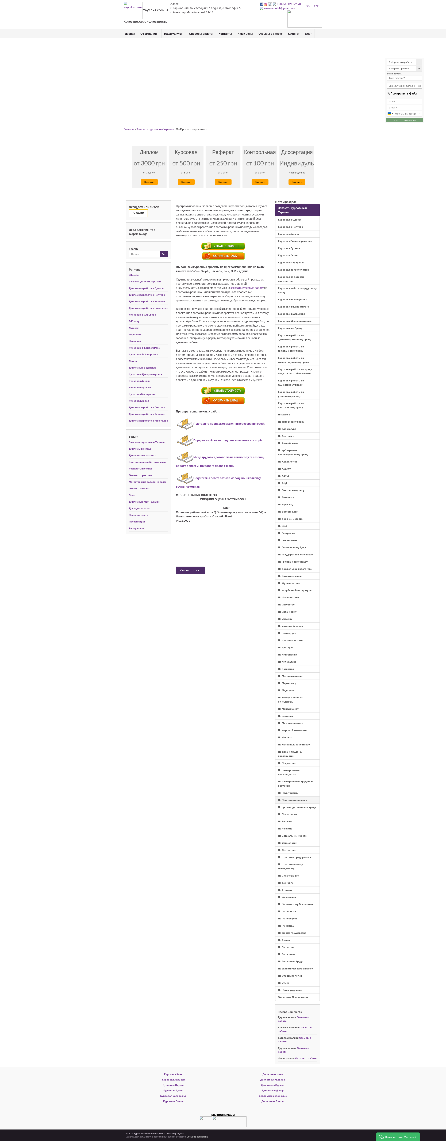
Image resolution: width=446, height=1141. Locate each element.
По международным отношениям (290, 699)
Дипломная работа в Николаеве (148, 307)
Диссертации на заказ (142, 455)
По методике (286, 715)
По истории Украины (290, 625)
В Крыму (134, 321)
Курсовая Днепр (173, 1090)
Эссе (132, 495)
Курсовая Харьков (173, 1079)
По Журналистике (289, 583)
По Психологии (287, 814)
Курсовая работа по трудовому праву (297, 290)
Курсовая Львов (139, 400)
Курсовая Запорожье (173, 1095)
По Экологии (286, 947)
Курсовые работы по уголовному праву (291, 393)
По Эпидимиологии (290, 975)
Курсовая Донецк (139, 380)
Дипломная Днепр (273, 1090)
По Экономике (286, 954)
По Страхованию (288, 875)
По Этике (283, 982)
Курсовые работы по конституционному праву (293, 359)
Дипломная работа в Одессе (146, 288)
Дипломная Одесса (272, 1084)
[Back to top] (438, 1133)
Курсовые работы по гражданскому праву (291, 348)
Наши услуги (173, 33)
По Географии (286, 533)
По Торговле (286, 882)
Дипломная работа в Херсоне (147, 301)
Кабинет (293, 33)
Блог (308, 33)
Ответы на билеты (140, 488)
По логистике (286, 668)
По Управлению (287, 897)
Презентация (137, 521)
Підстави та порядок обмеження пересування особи (229, 423)
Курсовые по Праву (290, 328)
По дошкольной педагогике (295, 568)
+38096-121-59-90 (289, 3)
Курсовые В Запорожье (143, 354)
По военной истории (290, 518)
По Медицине (286, 690)
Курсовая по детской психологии (291, 278)
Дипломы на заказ (140, 448)
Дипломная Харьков (272, 1079)
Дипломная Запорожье (273, 1095)
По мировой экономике (292, 730)
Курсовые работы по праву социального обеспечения (295, 371)
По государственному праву (295, 554)
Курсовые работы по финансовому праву (291, 405)
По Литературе (287, 661)
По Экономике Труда (290, 961)
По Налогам (285, 737)
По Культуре (285, 647)
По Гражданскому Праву (293, 561)
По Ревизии (285, 821)
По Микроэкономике (290, 723)
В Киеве (134, 274)
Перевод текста (138, 514)
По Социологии (287, 842)
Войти (139, 213)
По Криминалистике (290, 640)
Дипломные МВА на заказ (144, 501)
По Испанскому (287, 611)
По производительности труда (297, 807)
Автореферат (137, 528)
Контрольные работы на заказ (147, 461)
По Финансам (286, 925)
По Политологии (288, 792)
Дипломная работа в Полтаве (147, 294)
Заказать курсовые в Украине (147, 442)
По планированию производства (289, 772)
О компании (148, 33)
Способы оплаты (201, 33)
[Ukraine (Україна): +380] (390, 113)
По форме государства (292, 932)
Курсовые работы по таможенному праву (291, 382)
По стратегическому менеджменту (290, 866)
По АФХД (283, 475)
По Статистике (287, 849)
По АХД (282, 483)
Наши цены (245, 33)
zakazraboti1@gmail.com (279, 8)
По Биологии (286, 497)
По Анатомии (286, 435)
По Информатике (288, 597)
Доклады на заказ (139, 508)
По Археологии (287, 461)
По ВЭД (282, 525)
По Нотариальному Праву (294, 744)
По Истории (285, 618)
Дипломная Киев (273, 1074)
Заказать (149, 181)
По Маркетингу (287, 683)
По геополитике (287, 540)
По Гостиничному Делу (292, 547)
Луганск (134, 327)
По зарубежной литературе (295, 590)
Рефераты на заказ (140, 468)
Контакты (225, 33)
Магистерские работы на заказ (147, 481)
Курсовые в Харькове (142, 314)
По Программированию (292, 799)
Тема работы (394, 73)
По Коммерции (287, 633)
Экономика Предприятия (293, 997)
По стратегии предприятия (294, 857)
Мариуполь (136, 334)
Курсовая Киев (173, 1074)
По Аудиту (284, 468)
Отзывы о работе (271, 33)
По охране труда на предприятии (290, 753)
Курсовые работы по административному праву (294, 337)
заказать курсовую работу (247, 287)
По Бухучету (285, 504)
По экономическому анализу (295, 968)
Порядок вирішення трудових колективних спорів (228, 440)
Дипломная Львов (273, 1101)
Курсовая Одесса (173, 1084)
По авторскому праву (291, 421)
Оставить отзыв (190, 570)
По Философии (287, 918)
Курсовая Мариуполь (142, 394)
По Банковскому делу (291, 490)
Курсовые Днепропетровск (145, 374)
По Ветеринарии (288, 511)
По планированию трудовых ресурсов (295, 783)
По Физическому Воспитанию (296, 904)
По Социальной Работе (292, 835)
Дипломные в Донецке (142, 367)
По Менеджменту (288, 708)
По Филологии (287, 911)
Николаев (135, 341)
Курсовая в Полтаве (290, 226)
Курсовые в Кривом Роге (144, 347)
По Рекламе (285, 828)
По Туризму (285, 889)
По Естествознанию (290, 575)
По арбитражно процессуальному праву (293, 452)
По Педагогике (287, 762)
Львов (133, 360)
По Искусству (286, 604)
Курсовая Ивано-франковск (295, 241)
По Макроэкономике (290, 675)
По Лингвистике (288, 654)
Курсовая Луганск (140, 387)
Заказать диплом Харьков (145, 281)
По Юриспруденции (290, 989)
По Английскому (288, 443)
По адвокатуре (287, 428)
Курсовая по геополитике (293, 269)
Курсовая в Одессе (290, 219)
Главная (129, 33)
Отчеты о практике (140, 475)
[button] (398, 1136)
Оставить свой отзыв (197, 1136)
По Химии (284, 939)
